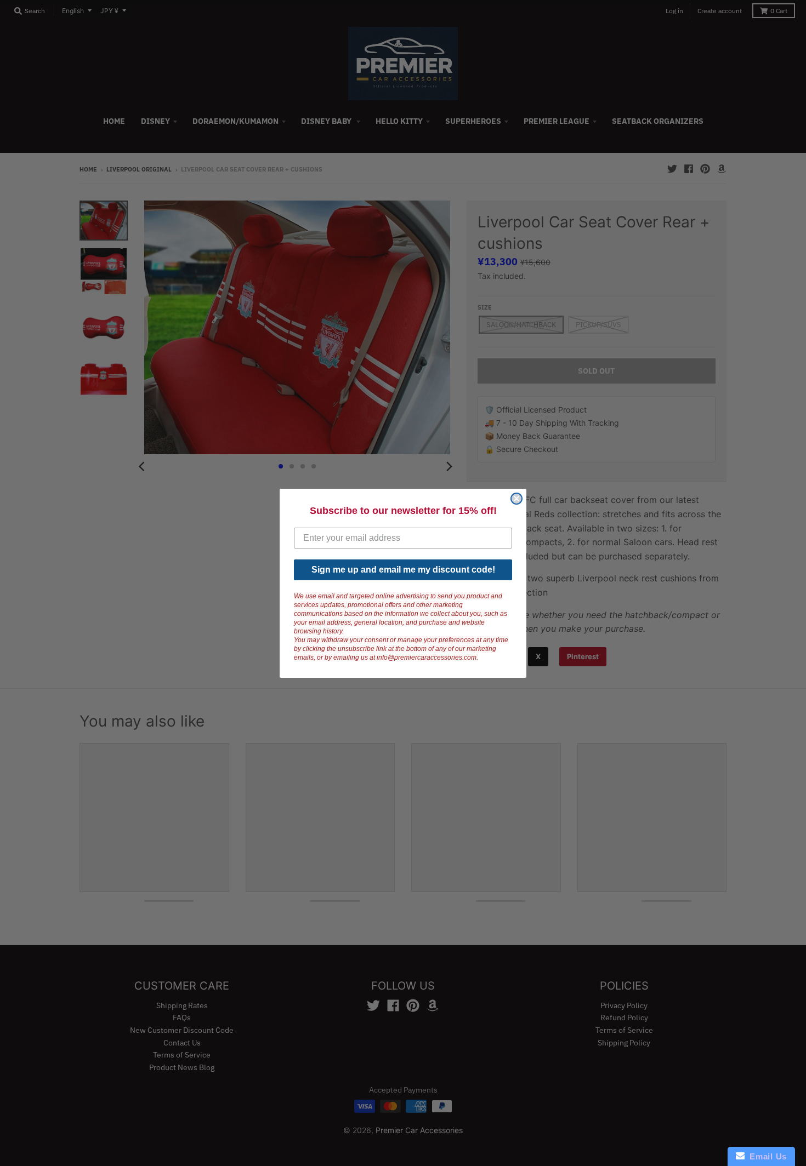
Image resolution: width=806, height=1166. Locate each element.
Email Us (766, 1156)
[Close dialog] (516, 498)
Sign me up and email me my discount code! (403, 569)
